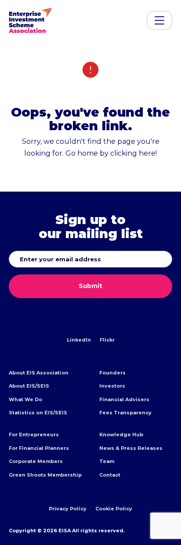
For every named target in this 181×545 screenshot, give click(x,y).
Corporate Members (36, 461)
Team (106, 461)
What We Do (25, 399)
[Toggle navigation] (159, 20)
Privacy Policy (68, 509)
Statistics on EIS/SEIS (38, 413)
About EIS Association (39, 373)
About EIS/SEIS (29, 386)
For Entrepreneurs (34, 434)
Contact (109, 475)
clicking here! (133, 153)
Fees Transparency (125, 413)
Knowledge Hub (121, 434)
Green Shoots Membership (45, 475)
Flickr (107, 340)
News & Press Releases (131, 448)
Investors (112, 386)
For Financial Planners (39, 448)
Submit (90, 285)
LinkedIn (79, 340)
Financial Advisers (124, 399)
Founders (112, 373)
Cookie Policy (113, 509)
